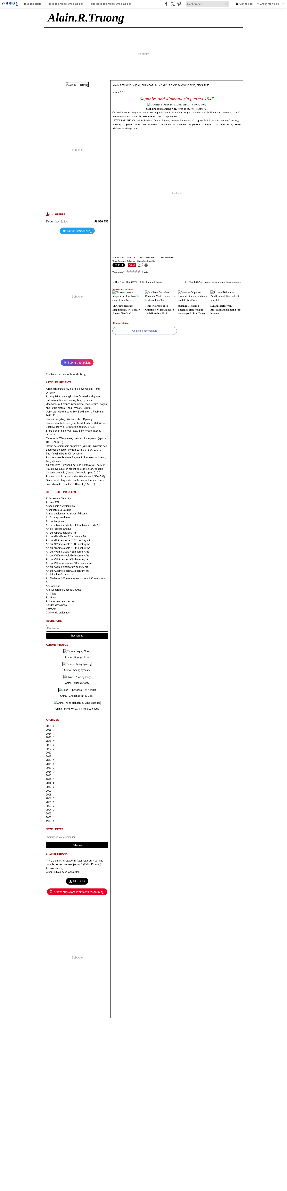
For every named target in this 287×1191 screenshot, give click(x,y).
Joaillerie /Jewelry (146, 85)
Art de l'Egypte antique (58, 528)
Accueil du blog (54, 868)
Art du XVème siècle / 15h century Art (67, 551)
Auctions (51, 597)
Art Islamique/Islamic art (60, 574)
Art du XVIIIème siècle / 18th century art (69, 563)
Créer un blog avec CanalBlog (62, 871)
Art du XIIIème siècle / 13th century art (68, 540)
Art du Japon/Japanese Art (61, 532)
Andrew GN (52, 502)
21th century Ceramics (58, 498)
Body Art (51, 608)
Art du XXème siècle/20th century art (67, 566)
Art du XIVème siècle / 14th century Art (68, 544)
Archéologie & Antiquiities (60, 505)
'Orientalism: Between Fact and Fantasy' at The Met (75, 464)
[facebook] (166, 4)
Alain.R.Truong (121, 85)
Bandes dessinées (56, 605)
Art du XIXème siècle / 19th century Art (68, 547)
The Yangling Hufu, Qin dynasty (64, 453)
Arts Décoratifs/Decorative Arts (63, 589)
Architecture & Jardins (58, 509)
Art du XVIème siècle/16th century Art (67, 555)
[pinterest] (179, 4)
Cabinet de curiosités (58, 612)
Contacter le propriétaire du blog (66, 374)
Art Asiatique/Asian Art (58, 517)
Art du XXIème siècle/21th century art (67, 570)
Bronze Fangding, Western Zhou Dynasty (69, 419)
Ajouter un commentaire (144, 330)
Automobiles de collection (60, 601)
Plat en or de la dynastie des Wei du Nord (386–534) (75, 476)
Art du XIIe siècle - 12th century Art (66, 536)
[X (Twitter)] (172, 4)
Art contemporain (55, 521)
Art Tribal (51, 593)
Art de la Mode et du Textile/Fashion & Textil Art (73, 525)
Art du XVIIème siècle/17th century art (67, 559)
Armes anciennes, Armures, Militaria (66, 513)
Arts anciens (53, 586)
